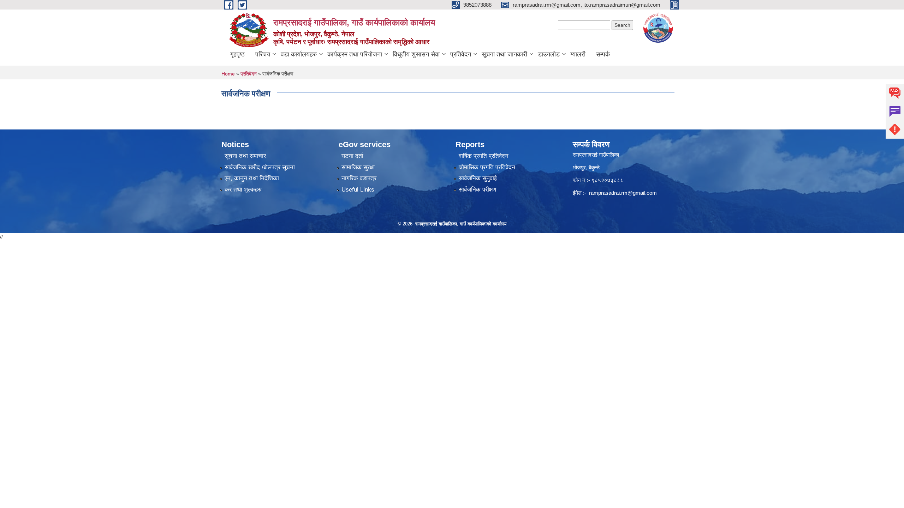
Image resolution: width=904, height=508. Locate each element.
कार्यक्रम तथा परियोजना (354, 54)
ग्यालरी (577, 54)
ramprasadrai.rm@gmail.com (623, 193)
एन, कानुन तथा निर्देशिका (252, 178)
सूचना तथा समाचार (245, 156)
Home (228, 74)
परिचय (262, 54)
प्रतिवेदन (460, 54)
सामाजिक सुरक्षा (358, 167)
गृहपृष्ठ (237, 54)
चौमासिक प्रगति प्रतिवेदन (487, 167)
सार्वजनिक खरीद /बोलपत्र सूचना (260, 167)
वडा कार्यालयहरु (299, 54)
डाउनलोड (549, 54)
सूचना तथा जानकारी (504, 54)
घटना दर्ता (352, 156)
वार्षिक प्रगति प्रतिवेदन (484, 156)
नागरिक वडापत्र (358, 178)
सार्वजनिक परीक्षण (477, 189)
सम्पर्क (603, 54)
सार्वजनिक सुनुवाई (478, 178)
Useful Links (357, 189)
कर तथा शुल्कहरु (243, 189)
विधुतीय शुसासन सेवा (416, 54)
